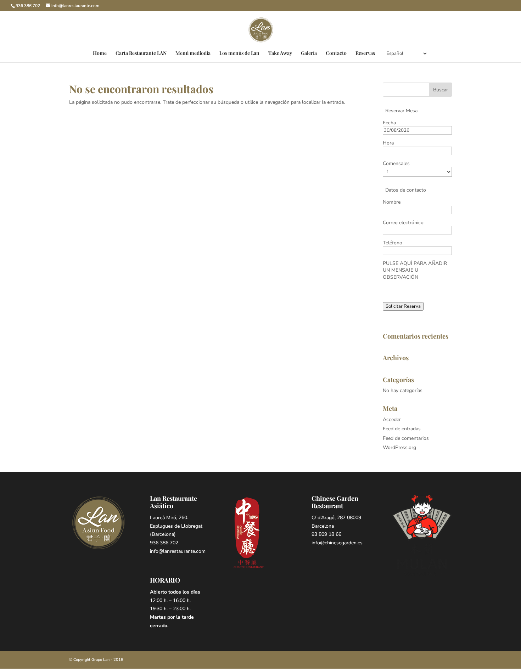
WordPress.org (399, 447)
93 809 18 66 (326, 534)
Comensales (396, 163)
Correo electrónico (403, 222)
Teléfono (392, 242)
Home (100, 53)
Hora (388, 143)
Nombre (391, 202)
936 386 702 (28, 5)
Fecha (389, 122)
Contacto (336, 53)
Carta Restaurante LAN (141, 53)
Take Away (280, 53)
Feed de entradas (402, 428)
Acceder (392, 419)
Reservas (365, 53)
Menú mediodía (193, 53)
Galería (309, 53)
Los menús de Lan (239, 53)
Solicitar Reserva (403, 306)
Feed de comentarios (406, 438)
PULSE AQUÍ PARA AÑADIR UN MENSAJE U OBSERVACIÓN (415, 270)
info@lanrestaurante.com (178, 551)
